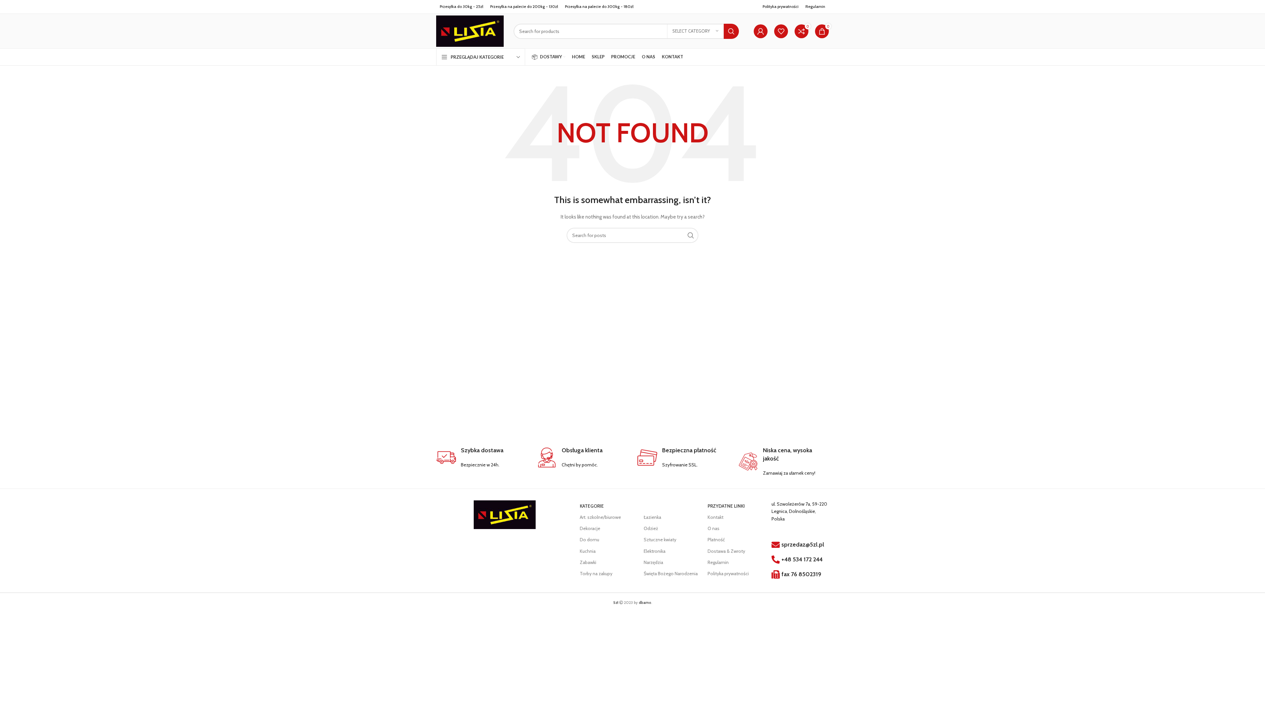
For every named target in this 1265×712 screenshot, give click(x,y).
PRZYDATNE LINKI (726, 506)
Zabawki (588, 562)
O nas (713, 528)
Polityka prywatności (781, 6)
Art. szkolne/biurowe (600, 517)
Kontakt (715, 517)
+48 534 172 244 (802, 559)
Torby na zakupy (596, 574)
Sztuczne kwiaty (660, 540)
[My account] (760, 31)
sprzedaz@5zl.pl (802, 544)
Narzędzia (653, 562)
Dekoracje (590, 528)
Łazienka (652, 517)
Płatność (716, 540)
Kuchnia (588, 551)
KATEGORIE (592, 506)
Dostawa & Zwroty (726, 551)
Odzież (651, 528)
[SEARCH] (731, 31)
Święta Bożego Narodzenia (671, 574)
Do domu (589, 540)
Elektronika (654, 551)
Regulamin (718, 562)
